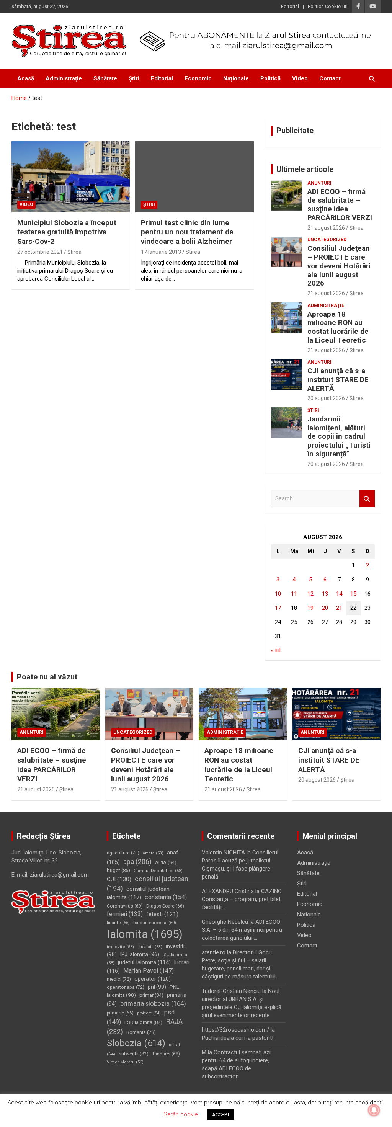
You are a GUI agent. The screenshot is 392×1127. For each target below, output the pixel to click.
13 (325, 593)
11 (294, 593)
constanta (166, 897)
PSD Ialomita (143, 1022)
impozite (120, 946)
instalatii (149, 946)
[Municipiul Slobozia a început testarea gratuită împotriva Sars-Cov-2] (70, 177)
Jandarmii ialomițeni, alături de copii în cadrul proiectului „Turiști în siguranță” (339, 436)
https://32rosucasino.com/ (235, 1029)
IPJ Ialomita (139, 954)
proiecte (149, 1013)
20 (325, 607)
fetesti (162, 914)
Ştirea (74, 252)
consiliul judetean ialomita (138, 893)
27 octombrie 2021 (40, 252)
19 (310, 607)
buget (118, 870)
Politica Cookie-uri (328, 6)
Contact (330, 78)
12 (310, 593)
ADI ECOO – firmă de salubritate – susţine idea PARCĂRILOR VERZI (339, 204)
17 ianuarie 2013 (161, 252)
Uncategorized (326, 239)
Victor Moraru (125, 1062)
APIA (165, 862)
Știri (134, 78)
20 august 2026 (326, 398)
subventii (134, 1054)
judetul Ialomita (144, 962)
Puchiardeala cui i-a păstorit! (237, 1037)
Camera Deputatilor (158, 870)
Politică (270, 78)
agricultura (123, 853)
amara (153, 853)
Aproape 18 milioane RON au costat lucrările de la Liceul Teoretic (338, 327)
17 (278, 607)
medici (119, 979)
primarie (120, 1013)
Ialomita (145, 934)
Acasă (25, 78)
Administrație (64, 78)
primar (151, 995)
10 (278, 593)
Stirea (193, 252)
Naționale (236, 78)
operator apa (125, 987)
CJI (119, 879)
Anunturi (319, 183)
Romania (141, 1032)
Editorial (290, 6)
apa (137, 862)
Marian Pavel (148, 970)
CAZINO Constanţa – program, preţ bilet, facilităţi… (242, 899)
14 (339, 593)
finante (118, 922)
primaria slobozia (153, 1003)
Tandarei (166, 1054)
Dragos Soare (165, 906)
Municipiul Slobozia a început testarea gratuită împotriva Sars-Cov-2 (66, 232)
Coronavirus (125, 906)
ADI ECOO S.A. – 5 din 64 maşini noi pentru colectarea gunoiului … (242, 929)
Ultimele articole (304, 169)
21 (339, 607)
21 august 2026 (326, 228)
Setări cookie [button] (180, 1114)
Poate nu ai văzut (47, 676)
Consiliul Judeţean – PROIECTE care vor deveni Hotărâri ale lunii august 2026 (339, 265)
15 (353, 593)
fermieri (125, 914)
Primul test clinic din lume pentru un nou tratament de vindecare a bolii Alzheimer (187, 232)
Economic (198, 78)
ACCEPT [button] (221, 1114)
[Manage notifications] (374, 1110)
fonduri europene (154, 922)
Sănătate (105, 78)
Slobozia (136, 1043)
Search (367, 498)
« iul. (276, 650)
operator (152, 978)
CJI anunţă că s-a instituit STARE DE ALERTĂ (338, 379)
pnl (157, 987)
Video (300, 78)
